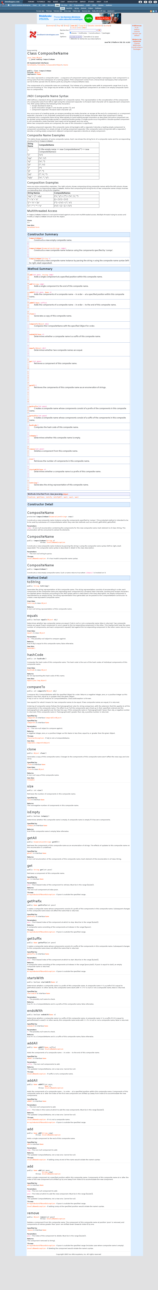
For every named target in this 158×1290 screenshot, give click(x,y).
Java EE (82, 26)
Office (94, 5)
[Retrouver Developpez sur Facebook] (156, 11)
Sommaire (51, 26)
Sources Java (86, 11)
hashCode (33, 425)
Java (57, 5)
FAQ (49, 2)
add (30, 275)
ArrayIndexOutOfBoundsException (41, 894)
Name (65, 65)
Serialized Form (33, 227)
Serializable (31, 65)
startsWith (34, 469)
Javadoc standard (95, 26)
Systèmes (109, 5)
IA (39, 5)
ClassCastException (35, 738)
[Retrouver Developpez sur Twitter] (153, 11)
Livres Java (67, 11)
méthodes (83, 33)
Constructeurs (137, 47)
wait (65, 497)
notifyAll (58, 497)
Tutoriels (41, 2)
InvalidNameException (56, 542)
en (137, 28)
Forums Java (40, 11)
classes (74, 33)
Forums (31, 2)
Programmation (79, 5)
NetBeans (98, 8)
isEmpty (32, 436)
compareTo (33, 324)
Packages (137, 49)
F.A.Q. (66, 26)
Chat (62, 2)
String (56, 248)
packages (106, 33)
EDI (71, 5)
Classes (137, 43)
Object (59, 65)
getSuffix (33, 416)
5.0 (79, 28)
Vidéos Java (76, 11)
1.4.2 (73, 28)
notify (49, 497)
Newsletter (72, 2)
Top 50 (59, 26)
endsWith (33, 334)
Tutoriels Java (58, 11)
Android (83, 8)
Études (91, 2)
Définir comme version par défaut (136, 33)
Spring (76, 8)
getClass (40, 497)
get (30, 361)
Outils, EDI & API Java (98, 11)
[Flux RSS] (151, 11)
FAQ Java (49, 11)
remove (32, 449)
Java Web (69, 8)
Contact (107, 26)
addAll (32, 292)
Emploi (83, 2)
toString (33, 483)
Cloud (34, 5)
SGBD (88, 5)
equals (32, 348)
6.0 (84, 28)
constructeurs (95, 33)
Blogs (55, 2)
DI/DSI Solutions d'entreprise (21, 5)
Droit (98, 2)
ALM (43, 5)
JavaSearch (110, 11)
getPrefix (33, 406)
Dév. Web (64, 5)
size (31, 459)
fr (135, 28)
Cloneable (41, 65)
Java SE (74, 26)
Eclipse (90, 8)
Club (106, 2)
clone (31, 314)
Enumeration (47, 248)
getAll (32, 385)
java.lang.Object (34, 57)
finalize (31, 497)
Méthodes (137, 45)
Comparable (51, 65)
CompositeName (35, 238)
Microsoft (51, 5)
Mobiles (101, 5)
